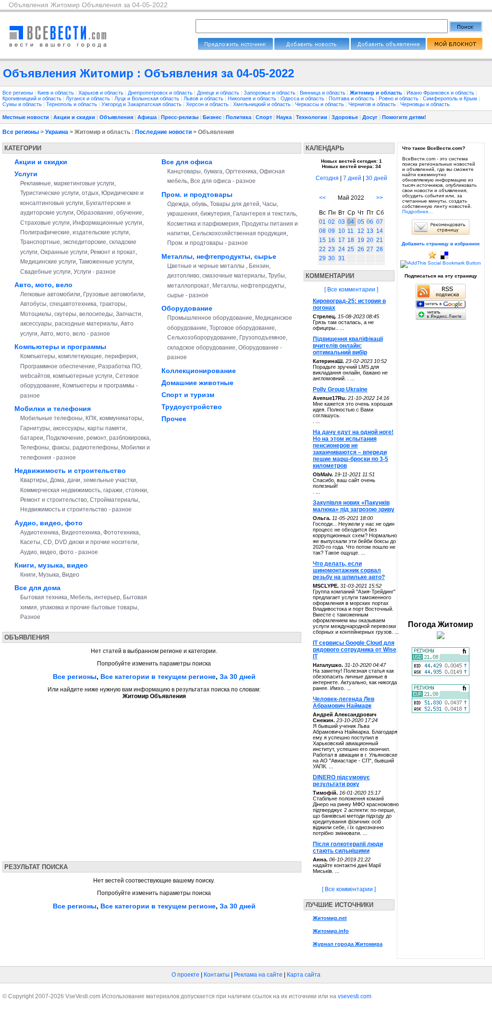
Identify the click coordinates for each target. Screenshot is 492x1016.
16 (331, 240)
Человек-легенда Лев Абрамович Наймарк (343, 702)
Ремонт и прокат (112, 252)
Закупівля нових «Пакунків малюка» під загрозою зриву (353, 506)
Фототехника (121, 532)
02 (331, 221)
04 (350, 221)
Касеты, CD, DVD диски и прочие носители (78, 542)
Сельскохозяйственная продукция (239, 233)
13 (370, 231)
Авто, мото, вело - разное (75, 333)
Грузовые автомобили (113, 294)
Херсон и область (208, 104)
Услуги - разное (95, 271)
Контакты (217, 974)
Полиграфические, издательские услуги (74, 232)
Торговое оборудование (242, 328)
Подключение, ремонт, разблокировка (97, 438)
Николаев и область (253, 98)
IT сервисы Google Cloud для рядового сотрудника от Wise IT (354, 650)
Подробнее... (417, 211)
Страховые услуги (45, 222)
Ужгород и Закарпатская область (142, 104)
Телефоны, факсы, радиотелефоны (69, 447)
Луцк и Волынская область (147, 98)
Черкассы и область (320, 104)
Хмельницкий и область (262, 104)
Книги (28, 574)
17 (341, 240)
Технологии (311, 117)
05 (360, 221)
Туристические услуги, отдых (59, 193)
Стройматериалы (114, 499)
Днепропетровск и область (161, 93)
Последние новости (163, 132)
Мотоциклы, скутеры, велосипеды (66, 314)
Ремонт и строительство (53, 499)
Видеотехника (81, 532)
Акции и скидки (74, 117)
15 (322, 240)
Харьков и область (101, 93)
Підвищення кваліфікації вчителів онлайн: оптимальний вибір (348, 346)
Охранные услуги (63, 252)
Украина (56, 132)
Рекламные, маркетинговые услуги (67, 183)
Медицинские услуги (48, 261)
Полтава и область (352, 98)
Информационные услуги (107, 222)
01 (322, 221)
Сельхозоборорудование (201, 337)
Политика (238, 117)
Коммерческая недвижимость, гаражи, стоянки (83, 490)
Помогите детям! (404, 117)
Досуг (370, 117)
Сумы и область (22, 104)
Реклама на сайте (258, 974)
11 (350, 231)
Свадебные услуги (45, 271)
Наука (284, 117)
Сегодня (327, 178)
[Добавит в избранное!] (432, 257)
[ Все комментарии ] (351, 289)
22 (322, 249)
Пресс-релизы (179, 117)
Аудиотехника (39, 532)
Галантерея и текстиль (264, 213)
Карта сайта (303, 974)
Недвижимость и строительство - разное (76, 509)
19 (360, 240)
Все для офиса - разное (223, 181)
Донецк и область (219, 93)
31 (341, 258)
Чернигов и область (372, 104)
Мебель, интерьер (95, 597)
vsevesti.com (354, 996)
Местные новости (25, 117)
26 (360, 249)
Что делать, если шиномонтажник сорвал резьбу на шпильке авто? (349, 570)
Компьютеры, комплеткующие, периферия (78, 356)
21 (379, 240)
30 (331, 258)
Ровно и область (399, 98)
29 (322, 258)
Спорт (264, 117)
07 (379, 221)
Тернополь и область (72, 104)
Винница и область (323, 93)
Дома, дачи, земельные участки (93, 480)
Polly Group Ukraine (340, 389)
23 (331, 249)
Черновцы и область (425, 104)
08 (322, 231)
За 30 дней (238, 676)
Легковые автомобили (50, 294)
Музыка (48, 574)
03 (341, 221)
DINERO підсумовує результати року (341, 780)
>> (379, 197)
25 (350, 249)
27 (370, 249)
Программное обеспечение (57, 366)
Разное (30, 617)
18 (350, 240)
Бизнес (212, 117)
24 (341, 249)
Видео (70, 574)
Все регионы (17, 93)
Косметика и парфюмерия (203, 223)
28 (379, 249)
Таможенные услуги (106, 261)
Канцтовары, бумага (194, 171)
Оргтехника (241, 171)
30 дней (376, 178)
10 (341, 231)
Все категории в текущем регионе (158, 676)
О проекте (185, 974)
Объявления (116, 117)
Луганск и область (88, 98)
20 (370, 240)
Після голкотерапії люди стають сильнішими (348, 847)
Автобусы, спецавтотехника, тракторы (72, 304)
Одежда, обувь (187, 204)
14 (379, 231)
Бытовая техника (43, 597)
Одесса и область (303, 98)
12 (360, 231)
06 (370, 221)
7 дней (352, 178)
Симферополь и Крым (451, 98)
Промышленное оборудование (209, 317)
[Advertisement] (92, 777)
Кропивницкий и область (32, 98)
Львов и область (204, 98)
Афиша (147, 117)
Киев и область (56, 93)
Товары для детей (234, 204)
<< (322, 197)
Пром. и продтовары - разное (207, 243)
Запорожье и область (270, 93)
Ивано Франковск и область (441, 93)
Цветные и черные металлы (206, 266)
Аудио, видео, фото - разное (59, 552)
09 (331, 231)
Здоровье (345, 117)
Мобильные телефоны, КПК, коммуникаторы (81, 418)
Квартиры (33, 480)
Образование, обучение (109, 212)
